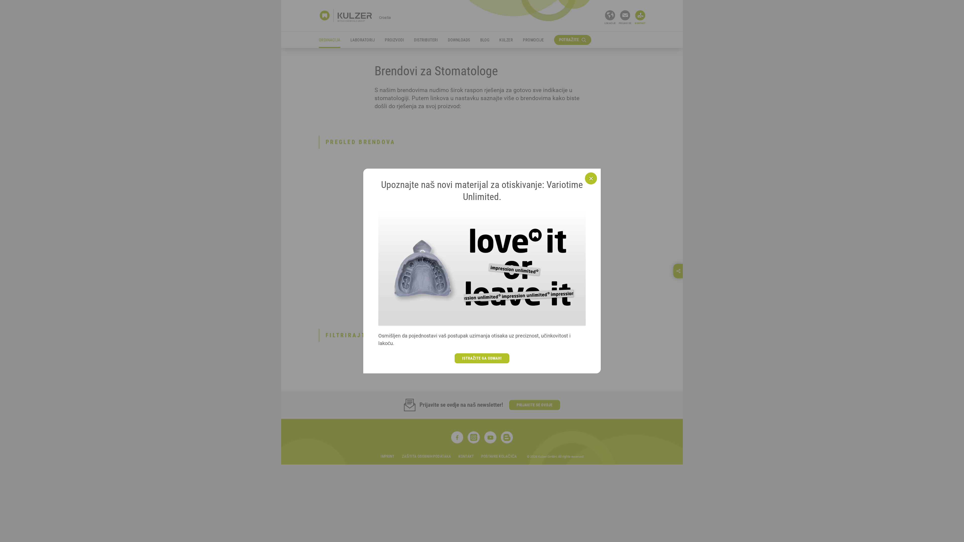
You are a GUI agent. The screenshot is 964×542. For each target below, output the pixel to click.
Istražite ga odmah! (482, 358)
